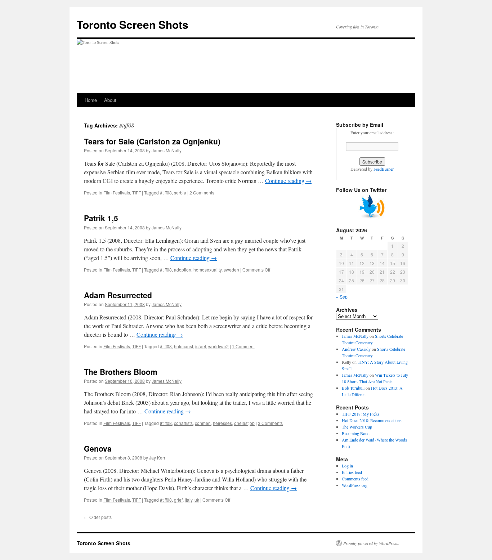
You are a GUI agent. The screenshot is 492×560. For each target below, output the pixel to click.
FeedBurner (384, 169)
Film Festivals (116, 192)
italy (188, 500)
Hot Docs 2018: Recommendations (372, 420)
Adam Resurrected (118, 295)
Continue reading (288, 180)
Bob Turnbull (353, 388)
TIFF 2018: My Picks (360, 414)
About (110, 100)
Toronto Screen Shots (132, 24)
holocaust (183, 346)
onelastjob (244, 423)
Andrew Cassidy (356, 349)
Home (91, 100)
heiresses (222, 423)
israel (200, 346)
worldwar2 (218, 346)
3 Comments (270, 423)
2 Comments (201, 192)
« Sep (342, 297)
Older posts (98, 517)
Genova (98, 448)
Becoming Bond (356, 433)
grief (178, 500)
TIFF (136, 192)
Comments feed (355, 478)
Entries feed (352, 472)
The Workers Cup (357, 427)
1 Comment (243, 346)
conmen (203, 423)
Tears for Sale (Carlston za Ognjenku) (152, 141)
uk (196, 500)
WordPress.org (354, 485)
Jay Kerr (157, 457)
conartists (183, 423)
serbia (180, 192)
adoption (182, 269)
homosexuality (207, 269)
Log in (347, 466)
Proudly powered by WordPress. (371, 543)
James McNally (167, 150)
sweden (231, 269)
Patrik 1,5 (101, 217)
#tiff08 (166, 192)
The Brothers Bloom (120, 371)
